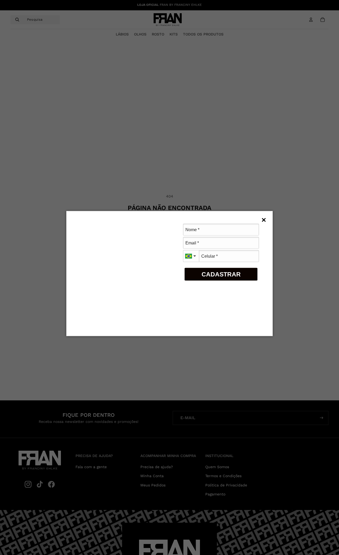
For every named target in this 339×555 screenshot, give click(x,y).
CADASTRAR (221, 274)
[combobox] (191, 256)
